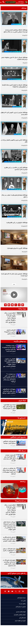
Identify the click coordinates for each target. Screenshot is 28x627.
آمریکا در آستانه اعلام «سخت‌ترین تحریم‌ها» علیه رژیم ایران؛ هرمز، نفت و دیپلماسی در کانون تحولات (9, 525)
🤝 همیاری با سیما (10, 2)
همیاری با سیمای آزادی (21, 606)
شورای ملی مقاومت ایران (20, 620)
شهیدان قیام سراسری (21, 611)
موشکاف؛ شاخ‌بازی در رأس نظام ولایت (16, 223)
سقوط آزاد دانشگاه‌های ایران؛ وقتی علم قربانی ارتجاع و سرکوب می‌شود (9, 391)
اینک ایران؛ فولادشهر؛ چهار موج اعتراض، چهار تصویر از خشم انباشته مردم (9, 407)
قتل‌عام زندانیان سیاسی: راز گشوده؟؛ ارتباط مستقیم (10, 332)
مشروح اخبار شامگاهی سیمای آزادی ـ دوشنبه (9, 442)
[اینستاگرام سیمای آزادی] (19, 304)
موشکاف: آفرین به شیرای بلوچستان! (17, 248)
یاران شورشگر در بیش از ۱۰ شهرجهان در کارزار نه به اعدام (9, 550)
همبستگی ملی (22, 617)
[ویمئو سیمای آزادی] (5, 304)
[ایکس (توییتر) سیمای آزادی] (15, 304)
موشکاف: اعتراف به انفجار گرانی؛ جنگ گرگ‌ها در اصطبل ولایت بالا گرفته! (14, 86)
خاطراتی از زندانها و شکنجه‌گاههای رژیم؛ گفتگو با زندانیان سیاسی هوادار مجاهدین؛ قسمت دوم (9, 362)
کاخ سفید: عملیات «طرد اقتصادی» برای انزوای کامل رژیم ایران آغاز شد (9, 458)
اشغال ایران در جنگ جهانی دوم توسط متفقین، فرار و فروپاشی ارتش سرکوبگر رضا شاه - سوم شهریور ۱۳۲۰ (10, 317)
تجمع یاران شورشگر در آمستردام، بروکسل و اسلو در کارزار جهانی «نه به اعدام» (9, 563)
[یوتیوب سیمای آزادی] (12, 304)
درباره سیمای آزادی (21, 598)
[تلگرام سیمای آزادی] (9, 304)
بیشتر (14, 284)
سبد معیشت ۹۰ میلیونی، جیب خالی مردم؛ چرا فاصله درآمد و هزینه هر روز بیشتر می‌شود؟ (9, 377)
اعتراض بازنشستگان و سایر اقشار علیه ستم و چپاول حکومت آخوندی (9, 539)
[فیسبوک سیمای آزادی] (22, 304)
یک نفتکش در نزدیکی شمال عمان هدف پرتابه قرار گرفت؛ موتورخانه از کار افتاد (9, 471)
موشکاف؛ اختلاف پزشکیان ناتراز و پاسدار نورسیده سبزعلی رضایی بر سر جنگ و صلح (15, 31)
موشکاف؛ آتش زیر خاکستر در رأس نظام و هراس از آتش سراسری (15, 168)
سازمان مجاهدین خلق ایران (20, 614)
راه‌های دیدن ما (22, 603)
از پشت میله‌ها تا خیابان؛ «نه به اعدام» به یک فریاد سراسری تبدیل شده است (9, 348)
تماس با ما (23, 600)
